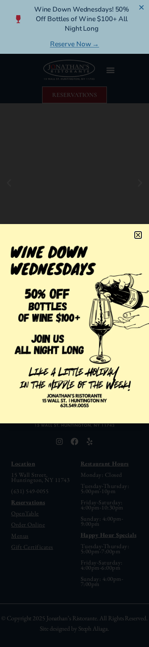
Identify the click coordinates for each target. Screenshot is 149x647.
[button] (138, 235)
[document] (74, 323)
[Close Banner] (141, 7)
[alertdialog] (74, 27)
